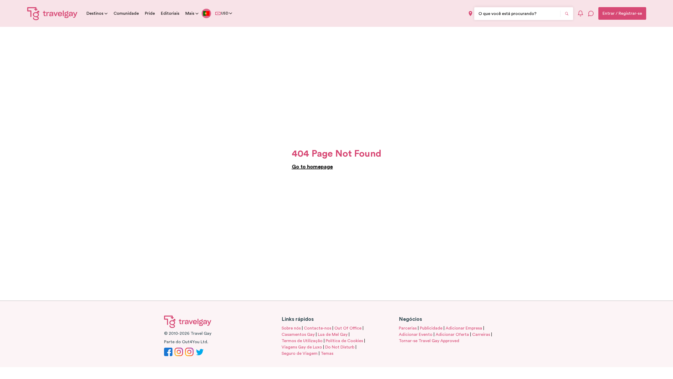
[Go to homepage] (52, 13)
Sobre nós (291, 328)
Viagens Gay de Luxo (302, 347)
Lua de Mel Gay (333, 334)
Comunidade (126, 13)
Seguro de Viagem (300, 353)
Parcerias (408, 328)
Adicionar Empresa (464, 328)
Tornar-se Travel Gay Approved (429, 341)
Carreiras (481, 334)
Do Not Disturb (339, 347)
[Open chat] (591, 13)
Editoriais (170, 13)
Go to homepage (312, 166)
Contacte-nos (317, 328)
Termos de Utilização (302, 341)
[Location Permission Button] (470, 13)
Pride (150, 13)
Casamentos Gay (298, 334)
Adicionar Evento (415, 334)
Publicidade (431, 328)
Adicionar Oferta (452, 334)
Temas (327, 353)
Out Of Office (347, 328)
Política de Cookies (344, 341)
